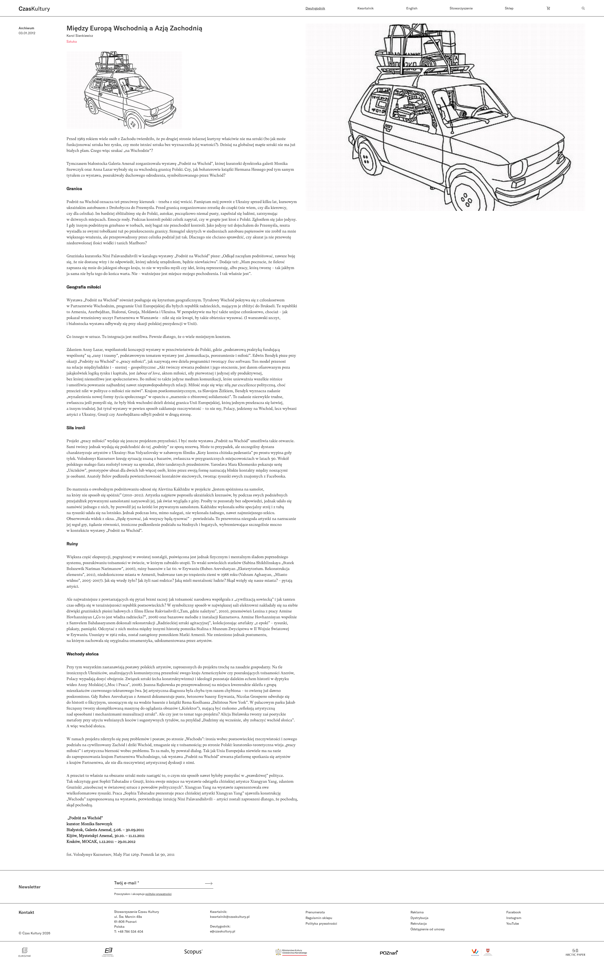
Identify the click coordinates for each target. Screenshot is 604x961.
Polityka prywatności (321, 923)
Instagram (513, 918)
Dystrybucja (419, 918)
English (411, 8)
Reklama (417, 912)
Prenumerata (315, 912)
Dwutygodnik (315, 8)
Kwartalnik (365, 8)
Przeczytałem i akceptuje (143, 893)
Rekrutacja (419, 923)
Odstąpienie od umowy (428, 929)
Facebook (513, 912)
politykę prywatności (158, 893)
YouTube (512, 923)
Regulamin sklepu (319, 918)
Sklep (509, 8)
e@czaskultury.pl (222, 931)
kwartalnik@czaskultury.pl (230, 917)
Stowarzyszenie (461, 8)
